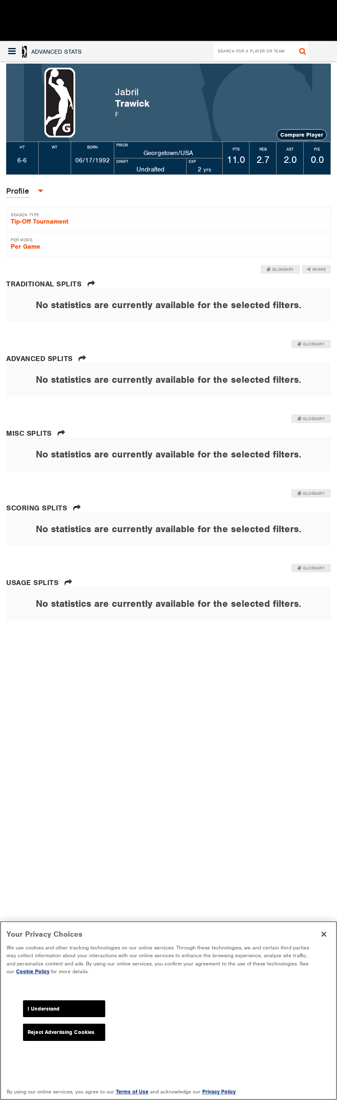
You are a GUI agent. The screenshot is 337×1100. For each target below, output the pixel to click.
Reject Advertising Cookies (61, 1032)
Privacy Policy (218, 1091)
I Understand (44, 1008)
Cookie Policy (32, 971)
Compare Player (301, 134)
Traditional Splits (45, 283)
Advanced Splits (40, 358)
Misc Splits (30, 433)
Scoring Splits (37, 507)
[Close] (324, 934)
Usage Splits (33, 582)
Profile (17, 191)
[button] (45, 51)
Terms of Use (132, 1091)
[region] (168, 1010)
